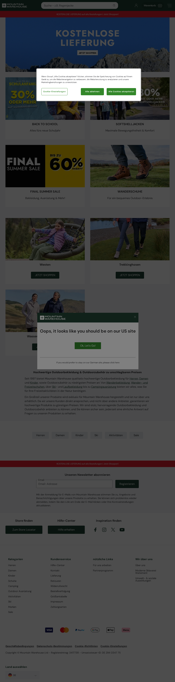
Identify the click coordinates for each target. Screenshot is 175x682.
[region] (88, 84)
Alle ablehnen (92, 91)
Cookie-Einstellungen (54, 91)
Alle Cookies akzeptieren (121, 91)
